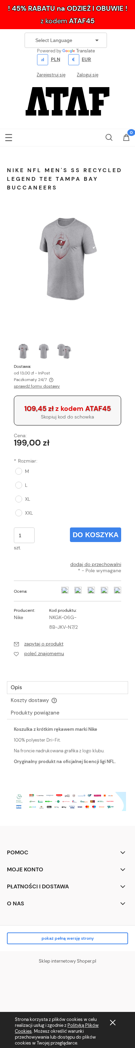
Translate (85, 51)
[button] (8, 136)
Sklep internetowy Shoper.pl (67, 961)
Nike (18, 617)
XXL (29, 513)
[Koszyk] (126, 138)
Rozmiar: (25, 461)
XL (27, 499)
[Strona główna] (67, 101)
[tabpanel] (67, 751)
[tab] (67, 687)
